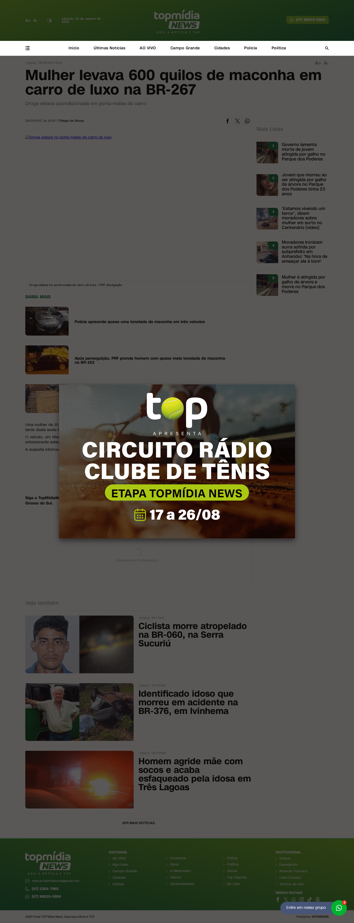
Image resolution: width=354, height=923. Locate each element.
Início (74, 48)
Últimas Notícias (109, 48)
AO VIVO (148, 48)
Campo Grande (185, 48)
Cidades (222, 48)
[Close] (295, 384)
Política (279, 48)
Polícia (250, 48)
